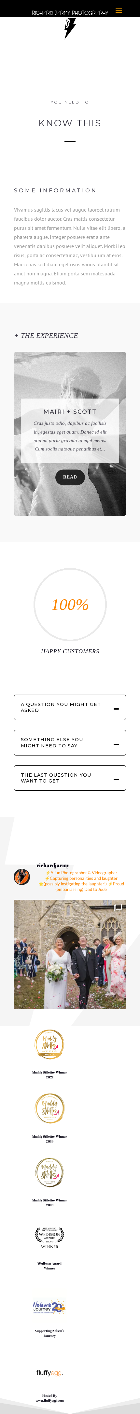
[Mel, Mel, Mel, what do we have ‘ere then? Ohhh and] (70, 956)
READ (70, 474)
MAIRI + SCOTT (70, 408)
